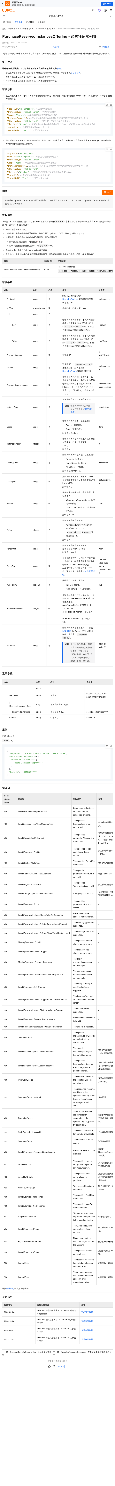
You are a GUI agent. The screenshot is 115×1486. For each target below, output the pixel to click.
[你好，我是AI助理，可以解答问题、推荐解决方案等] (99, 10)
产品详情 (56, 46)
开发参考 (19, 22)
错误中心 (10, 1288)
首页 (4, 28)
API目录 (41, 28)
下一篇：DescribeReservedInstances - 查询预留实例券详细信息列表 (82, 1353)
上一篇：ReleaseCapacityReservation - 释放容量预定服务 (26, 1353)
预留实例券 (51, 28)
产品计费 (30, 22)
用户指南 (7, 22)
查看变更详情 (87, 1312)
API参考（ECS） (28, 28)
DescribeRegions (70, 299)
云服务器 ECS (13, 28)
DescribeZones (69, 371)
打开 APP (107, 3)
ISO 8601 (66, 630)
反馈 (62, 1366)
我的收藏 (105, 46)
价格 (59, 68)
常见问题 (42, 22)
